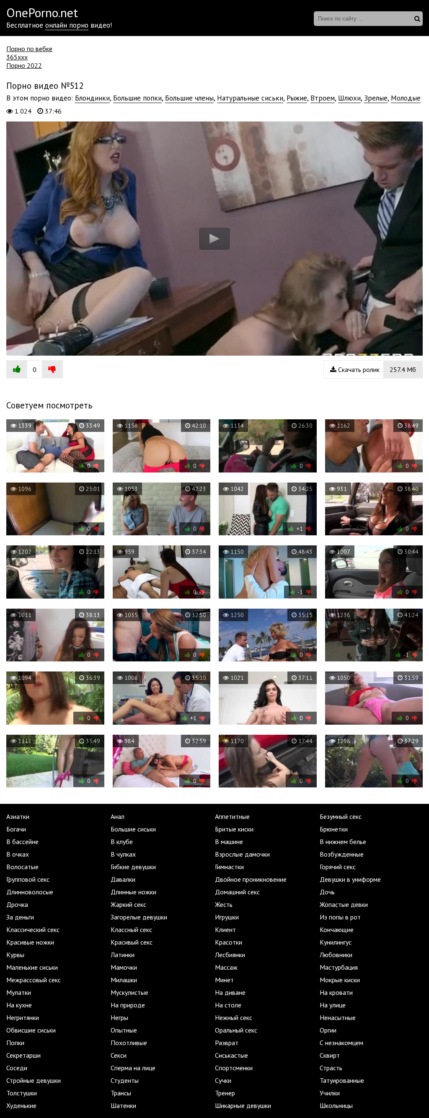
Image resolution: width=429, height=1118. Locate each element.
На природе (128, 1005)
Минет (224, 980)
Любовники (336, 954)
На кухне (19, 1005)
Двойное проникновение (251, 879)
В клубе (122, 841)
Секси (119, 1055)
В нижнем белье (343, 841)
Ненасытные (338, 1017)
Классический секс (32, 929)
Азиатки (17, 816)
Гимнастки (229, 866)
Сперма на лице (133, 1068)
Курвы (15, 954)
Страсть (331, 1068)
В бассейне (22, 841)
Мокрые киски (340, 980)
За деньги (20, 917)
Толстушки (21, 1093)
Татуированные (342, 1080)
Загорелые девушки (139, 917)
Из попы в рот (340, 917)
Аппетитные (232, 816)
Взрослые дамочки (242, 854)
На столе (228, 1005)
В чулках (123, 854)
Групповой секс (27, 879)
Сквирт (330, 1055)
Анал (117, 816)
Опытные (124, 1030)
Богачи (16, 829)
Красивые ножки (30, 942)
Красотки (228, 942)
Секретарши (23, 1055)
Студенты (125, 1080)
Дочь (327, 892)
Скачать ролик (376, 369)
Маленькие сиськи (32, 967)
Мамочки (124, 967)
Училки (330, 1093)
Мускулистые (129, 992)
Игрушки (227, 917)
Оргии (328, 1030)
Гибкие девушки (133, 866)
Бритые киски (234, 829)
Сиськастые (231, 1055)
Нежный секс (233, 1017)
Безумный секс (341, 816)
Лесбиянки (230, 954)
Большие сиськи (133, 829)
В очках (17, 854)
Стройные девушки (33, 1080)
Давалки (123, 879)
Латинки (122, 954)
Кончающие (337, 929)
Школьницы (336, 1105)
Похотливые (129, 1042)
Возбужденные (342, 854)
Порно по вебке (29, 48)
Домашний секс (237, 892)
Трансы (121, 1093)
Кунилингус (335, 942)
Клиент (225, 929)
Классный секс (131, 929)
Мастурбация (339, 967)
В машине (229, 841)
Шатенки (123, 1105)
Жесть (224, 904)
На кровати (336, 992)
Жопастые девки (344, 904)
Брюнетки (334, 829)
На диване (230, 992)
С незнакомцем (341, 1042)
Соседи (16, 1068)
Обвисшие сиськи (31, 1030)
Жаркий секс (128, 904)
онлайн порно (66, 25)
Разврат (226, 1042)
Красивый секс (131, 942)
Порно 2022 (24, 65)
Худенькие (21, 1105)
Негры (119, 1017)
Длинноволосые (29, 892)
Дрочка (17, 904)
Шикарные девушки (243, 1105)
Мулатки (18, 992)
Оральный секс (236, 1030)
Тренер (225, 1093)
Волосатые (22, 866)
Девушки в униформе (350, 879)
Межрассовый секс (33, 980)
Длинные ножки (133, 892)
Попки (15, 1042)
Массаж (226, 967)
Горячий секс (338, 866)
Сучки (223, 1080)
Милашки (124, 980)
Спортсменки (234, 1068)
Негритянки (22, 1017)
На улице (333, 1005)
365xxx (17, 57)
